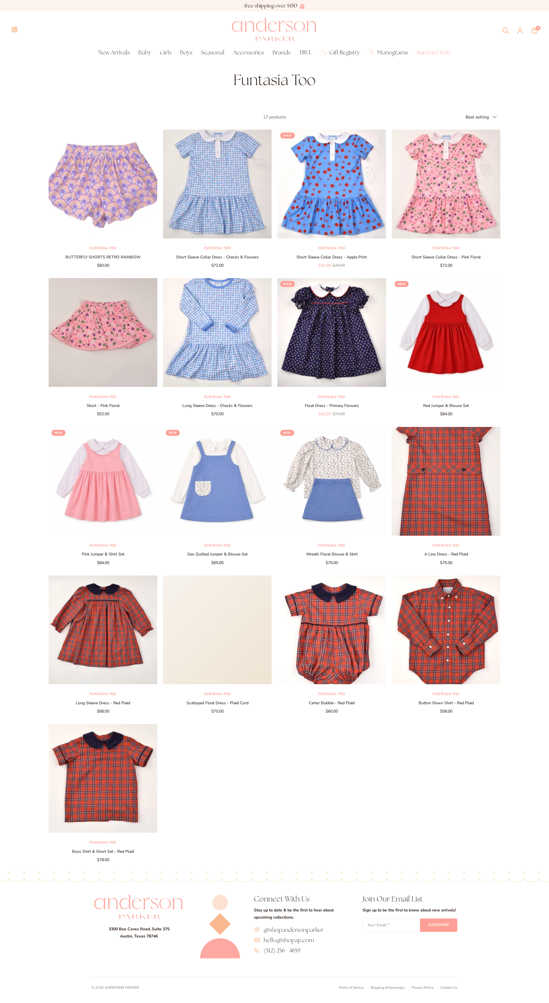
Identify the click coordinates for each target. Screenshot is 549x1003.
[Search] (506, 30)
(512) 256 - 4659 (282, 950)
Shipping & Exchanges (388, 987)
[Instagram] (14, 29)
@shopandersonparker (293, 929)
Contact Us (449, 987)
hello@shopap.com (289, 940)
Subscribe (438, 924)
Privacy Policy (422, 987)
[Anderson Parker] (274, 29)
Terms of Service (351, 987)
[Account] (520, 30)
